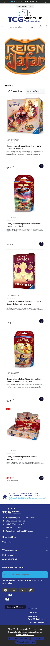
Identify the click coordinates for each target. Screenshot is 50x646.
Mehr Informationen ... (25, 634)
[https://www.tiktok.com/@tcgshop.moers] (30, 590)
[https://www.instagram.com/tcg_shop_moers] (13, 590)
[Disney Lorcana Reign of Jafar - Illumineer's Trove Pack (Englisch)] (25, 116)
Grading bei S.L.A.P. (9, 559)
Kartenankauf (7, 555)
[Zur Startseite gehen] (25, 16)
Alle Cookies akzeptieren (26, 642)
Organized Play (9, 537)
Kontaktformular (26, 531)
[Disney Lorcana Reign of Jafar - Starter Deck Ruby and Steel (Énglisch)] (25, 194)
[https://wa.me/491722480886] (22, 590)
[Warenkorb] (46, 26)
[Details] (41, 478)
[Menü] (2, 26)
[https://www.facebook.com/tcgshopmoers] (5, 590)
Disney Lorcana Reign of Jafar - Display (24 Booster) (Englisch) (23, 457)
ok (44, 574)
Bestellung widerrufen (15, 607)
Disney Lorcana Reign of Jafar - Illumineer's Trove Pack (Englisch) (24, 147)
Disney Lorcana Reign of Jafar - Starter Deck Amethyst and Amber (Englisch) (24, 380)
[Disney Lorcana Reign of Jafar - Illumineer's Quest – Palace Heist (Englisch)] (25, 271)
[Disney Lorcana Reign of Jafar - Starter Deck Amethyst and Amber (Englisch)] (25, 349)
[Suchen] (32, 27)
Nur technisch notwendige (18, 638)
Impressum (32, 608)
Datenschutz (33, 612)
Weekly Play (7, 542)
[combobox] (18, 27)
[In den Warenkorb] (41, 166)
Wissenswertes (9, 550)
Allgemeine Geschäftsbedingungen (37, 617)
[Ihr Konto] (40, 26)
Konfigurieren (37, 638)
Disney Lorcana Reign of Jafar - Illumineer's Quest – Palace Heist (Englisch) (24, 302)
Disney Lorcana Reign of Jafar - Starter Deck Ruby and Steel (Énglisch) (24, 224)
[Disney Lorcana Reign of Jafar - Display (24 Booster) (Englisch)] (25, 427)
